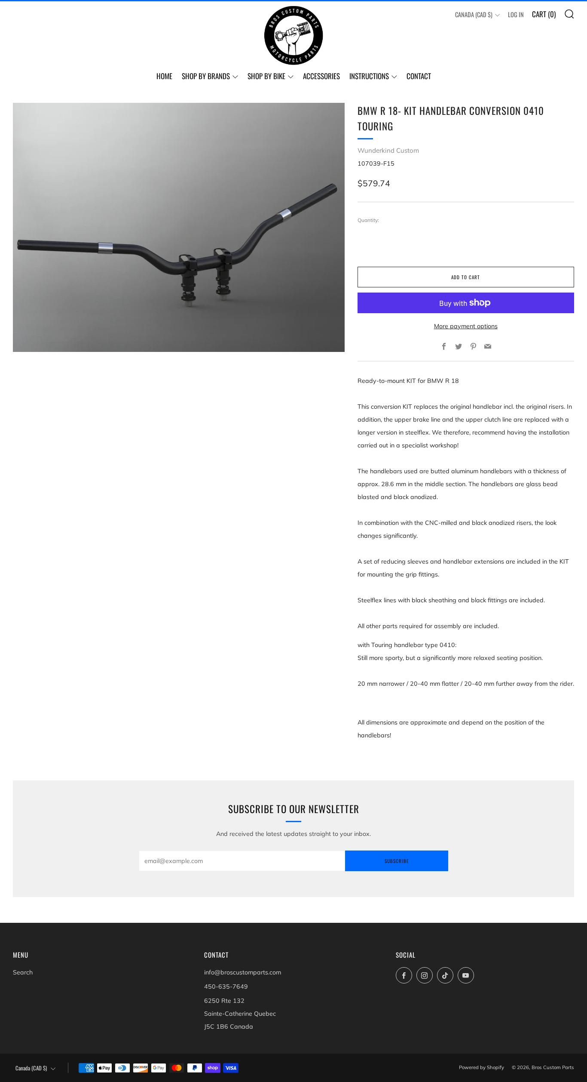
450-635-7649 (226, 986)
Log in (516, 14)
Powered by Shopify (481, 1067)
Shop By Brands (206, 76)
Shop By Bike (266, 76)
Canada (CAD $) (473, 14)
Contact (419, 76)
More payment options (466, 326)
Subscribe (397, 860)
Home (164, 76)
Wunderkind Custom (388, 150)
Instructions (369, 76)
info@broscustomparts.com (242, 972)
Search (23, 972)
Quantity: (368, 220)
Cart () (544, 14)
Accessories (321, 76)
